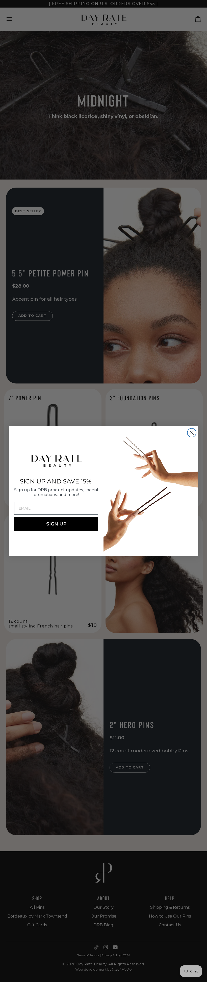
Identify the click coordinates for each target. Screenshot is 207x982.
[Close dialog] (191, 432)
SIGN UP (56, 524)
